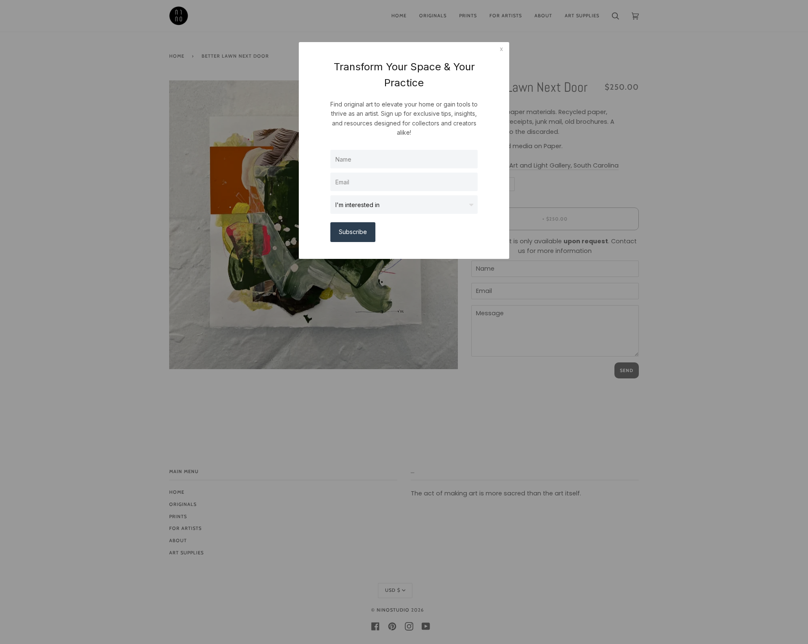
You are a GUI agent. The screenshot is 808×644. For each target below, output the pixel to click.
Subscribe (353, 231)
